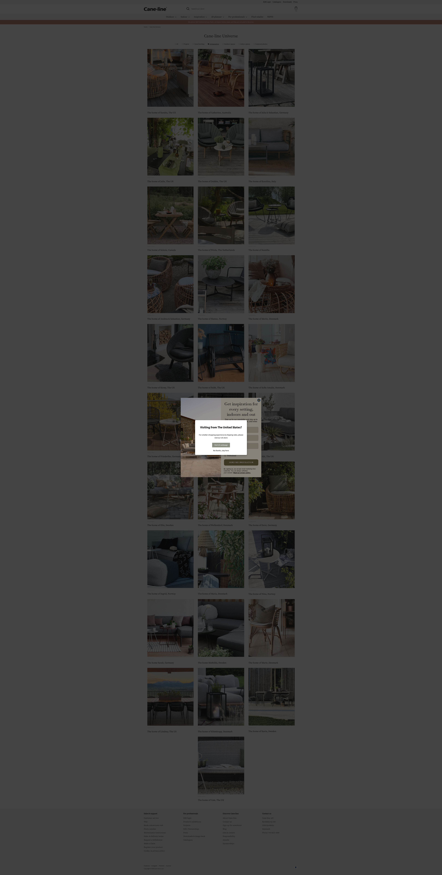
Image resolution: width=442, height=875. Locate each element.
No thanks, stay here (221, 450)
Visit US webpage (221, 445)
